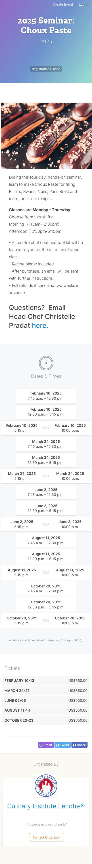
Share (81, 745)
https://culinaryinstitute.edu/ (46, 824)
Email (48, 745)
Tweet (64, 745)
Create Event (62, 4)
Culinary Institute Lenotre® (46, 806)
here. (40, 325)
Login (83, 4)
